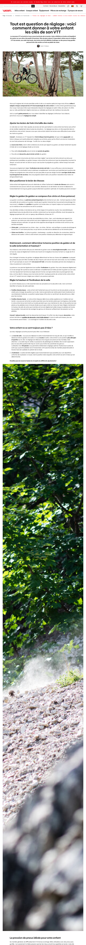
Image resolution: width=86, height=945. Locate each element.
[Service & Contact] (68, 6)
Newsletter (61, 6)
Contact (45, 6)
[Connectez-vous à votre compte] (77, 6)
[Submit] (33, 6)
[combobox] (19, 6)
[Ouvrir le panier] (81, 6)
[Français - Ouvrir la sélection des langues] (73, 6)
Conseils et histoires (22, 15)
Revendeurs (53, 6)
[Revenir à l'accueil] (7, 10)
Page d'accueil (7, 15)
